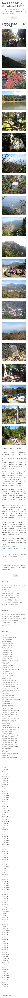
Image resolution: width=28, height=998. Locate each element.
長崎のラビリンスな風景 (7, 697)
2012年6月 (4, 874)
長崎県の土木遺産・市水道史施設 (9, 753)
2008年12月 (4, 953)
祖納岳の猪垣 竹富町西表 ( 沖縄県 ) (10, 597)
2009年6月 (4, 941)
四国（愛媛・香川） (6, 667)
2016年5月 (4, 786)
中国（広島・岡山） (6, 645)
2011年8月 (4, 893)
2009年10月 (4, 934)
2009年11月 (4, 932)
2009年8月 (4, 938)
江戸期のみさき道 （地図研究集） (9, 682)
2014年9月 (4, 823)
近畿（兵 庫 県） (5, 693)
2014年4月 (4, 833)
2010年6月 (4, 919)
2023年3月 (4, 767)
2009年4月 (4, 945)
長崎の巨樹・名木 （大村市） (8, 712)
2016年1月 (4, 793)
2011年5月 (4, 898)
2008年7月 (4, 962)
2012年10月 (4, 866)
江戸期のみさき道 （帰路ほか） (9, 684)
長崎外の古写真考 (6, 748)
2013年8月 (4, 848)
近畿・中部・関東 (6, 692)
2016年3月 (4, 790)
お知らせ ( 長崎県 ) (6, 591)
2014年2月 (4, 836)
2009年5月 (4, 943)
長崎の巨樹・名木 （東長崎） (8, 714)
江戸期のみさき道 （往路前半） (9, 686)
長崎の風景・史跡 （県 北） (8, 742)
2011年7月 (4, 894)
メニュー (14, 18)
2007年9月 (4, 981)
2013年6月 (4, 851)
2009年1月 (4, 951)
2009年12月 (4, 930)
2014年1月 (4, 838)
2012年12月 (4, 863)
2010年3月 (4, 924)
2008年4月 (4, 968)
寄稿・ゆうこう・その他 (7, 675)
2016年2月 (4, 791)
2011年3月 (4, 902)
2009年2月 (4, 949)
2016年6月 (4, 784)
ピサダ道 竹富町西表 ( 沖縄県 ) (9, 601)
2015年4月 (4, 810)
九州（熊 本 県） (5, 652)
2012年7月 (4, 872)
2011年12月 (4, 885)
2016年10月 (4, 776)
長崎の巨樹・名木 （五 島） (8, 708)
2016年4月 (4, 788)
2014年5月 (4, 831)
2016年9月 (4, 778)
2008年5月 (4, 966)
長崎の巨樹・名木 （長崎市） (8, 722)
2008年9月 (4, 958)
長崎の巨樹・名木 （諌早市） (8, 720)
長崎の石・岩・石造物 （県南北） (9, 727)
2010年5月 (4, 921)
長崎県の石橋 (5, 755)
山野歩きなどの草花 (6, 677)
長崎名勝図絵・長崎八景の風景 (9, 746)
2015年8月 (4, 803)
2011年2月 (4, 904)
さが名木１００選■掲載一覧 (8, 637)
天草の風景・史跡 (6, 673)
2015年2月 (4, 814)
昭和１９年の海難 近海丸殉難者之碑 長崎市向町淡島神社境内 (8, 567)
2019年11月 (4, 769)
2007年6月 (4, 986)
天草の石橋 (4, 671)
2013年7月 (4, 850)
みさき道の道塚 (5, 641)
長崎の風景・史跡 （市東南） (8, 740)
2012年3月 (4, 879)
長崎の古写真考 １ (6, 701)
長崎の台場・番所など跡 (7, 705)
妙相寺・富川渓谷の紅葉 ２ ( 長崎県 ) (10, 593)
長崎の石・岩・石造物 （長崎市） (9, 729)
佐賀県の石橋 (5, 663)
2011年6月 (4, 896)
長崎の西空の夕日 (6, 733)
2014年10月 (4, 821)
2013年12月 (4, 840)
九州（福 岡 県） (5, 654)
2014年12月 (4, 818)
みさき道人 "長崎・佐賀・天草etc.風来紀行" (13, 4)
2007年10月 (4, 979)
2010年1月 (4, 928)
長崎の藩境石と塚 (6, 731)
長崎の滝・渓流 (5, 723)
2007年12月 (4, 975)
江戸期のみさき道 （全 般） (8, 680)
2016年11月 (4, 775)
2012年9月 (4, 868)
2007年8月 (4, 983)
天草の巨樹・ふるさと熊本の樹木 (9, 669)
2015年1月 (4, 816)
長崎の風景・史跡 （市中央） (8, 737)
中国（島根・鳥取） (6, 643)
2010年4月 (4, 923)
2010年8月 (4, 915)
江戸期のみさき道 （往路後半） (9, 688)
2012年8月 (4, 870)
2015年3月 (4, 812)
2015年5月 (4, 808)
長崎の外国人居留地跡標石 (8, 707)
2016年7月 (4, 782)
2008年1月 (4, 973)
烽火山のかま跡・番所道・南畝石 (9, 690)
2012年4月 (4, 878)
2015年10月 (4, 799)
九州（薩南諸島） (6, 656)
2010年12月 (4, 908)
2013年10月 (4, 844)
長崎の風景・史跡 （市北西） (8, 738)
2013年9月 (4, 846)
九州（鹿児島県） (6, 658)
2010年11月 (4, 909)
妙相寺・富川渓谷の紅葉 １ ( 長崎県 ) (10, 595)
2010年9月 (4, 913)
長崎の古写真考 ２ (6, 703)
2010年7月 (4, 917)
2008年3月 (4, 969)
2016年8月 (4, 780)
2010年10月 (4, 911)
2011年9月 (4, 891)
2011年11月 (4, 887)
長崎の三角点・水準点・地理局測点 (10, 699)
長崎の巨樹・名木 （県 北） (8, 716)
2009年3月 (4, 947)
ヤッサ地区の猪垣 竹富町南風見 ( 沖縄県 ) (12, 602)
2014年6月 (4, 829)
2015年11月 (4, 797)
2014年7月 (4, 827)
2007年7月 (4, 984)
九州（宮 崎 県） (5, 649)
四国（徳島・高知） (6, 665)
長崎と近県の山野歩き (14, 554)
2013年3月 (4, 857)
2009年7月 (4, 939)
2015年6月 (4, 806)
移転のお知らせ (5, 589)
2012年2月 (4, 881)
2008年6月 (4, 964)
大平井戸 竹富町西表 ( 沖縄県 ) (9, 599)
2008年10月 (4, 956)
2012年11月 (4, 865)
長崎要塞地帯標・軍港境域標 (8, 757)
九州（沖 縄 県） (5, 650)
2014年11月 (4, 820)
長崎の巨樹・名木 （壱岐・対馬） (9, 710)
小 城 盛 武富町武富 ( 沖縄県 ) (10, 604)
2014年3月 (4, 835)
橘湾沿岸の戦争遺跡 (6, 678)
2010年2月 (4, 926)
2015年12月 (4, 795)
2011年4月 (4, 900)
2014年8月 (4, 825)
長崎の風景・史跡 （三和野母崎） (9, 735)
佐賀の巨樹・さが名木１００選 (9, 660)
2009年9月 (4, 936)
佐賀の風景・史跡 (6, 662)
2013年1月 (4, 861)
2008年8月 (4, 960)
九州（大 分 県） (5, 647)
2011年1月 (4, 906)
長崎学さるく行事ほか (7, 750)
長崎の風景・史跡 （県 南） (8, 744)
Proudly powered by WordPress (8, 995)
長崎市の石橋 (5, 752)
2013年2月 (4, 859)
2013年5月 (4, 853)
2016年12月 (4, 773)
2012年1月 (4, 883)
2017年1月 (4, 771)
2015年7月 (4, 805)
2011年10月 (4, 889)
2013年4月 (4, 855)
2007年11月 (4, 977)
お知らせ (4, 635)
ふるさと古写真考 (6, 639)
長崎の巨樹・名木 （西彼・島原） (9, 718)
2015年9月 (4, 801)
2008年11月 (4, 954)
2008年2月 (4, 971)
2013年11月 (4, 842)
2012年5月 (4, 876)
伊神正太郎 (12, 624)
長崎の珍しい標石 (6, 725)
